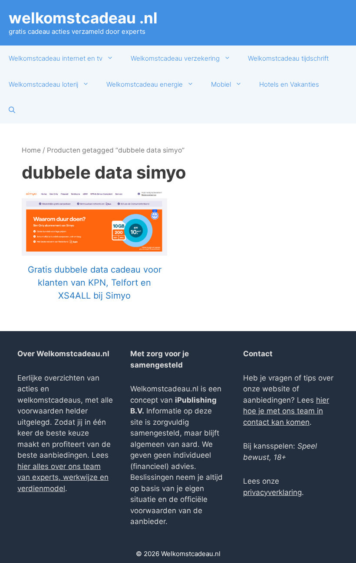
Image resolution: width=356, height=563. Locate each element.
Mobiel (221, 84)
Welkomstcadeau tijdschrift (288, 58)
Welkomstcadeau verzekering (175, 58)
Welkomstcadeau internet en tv (55, 58)
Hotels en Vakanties (289, 84)
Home (31, 150)
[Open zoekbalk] (12, 111)
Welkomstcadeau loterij (43, 84)
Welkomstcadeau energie (144, 84)
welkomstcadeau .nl (83, 18)
